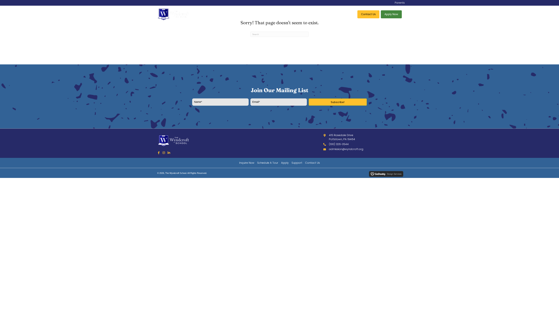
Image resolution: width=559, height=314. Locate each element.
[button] (338, 102)
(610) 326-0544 (339, 144)
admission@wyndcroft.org (346, 149)
